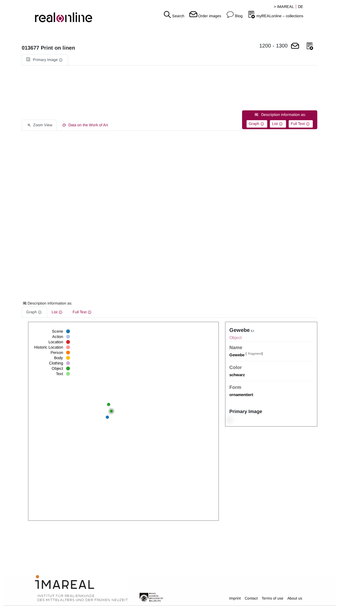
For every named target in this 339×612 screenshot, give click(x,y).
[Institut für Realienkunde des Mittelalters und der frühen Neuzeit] (81, 588)
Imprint (235, 598)
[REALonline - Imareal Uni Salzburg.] (56, 13)
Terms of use (272, 598)
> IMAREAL (284, 7)
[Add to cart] (295, 46)
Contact (251, 598)
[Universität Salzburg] (151, 597)
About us (294, 598)
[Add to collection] (309, 46)
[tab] (45, 60)
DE (300, 7)
